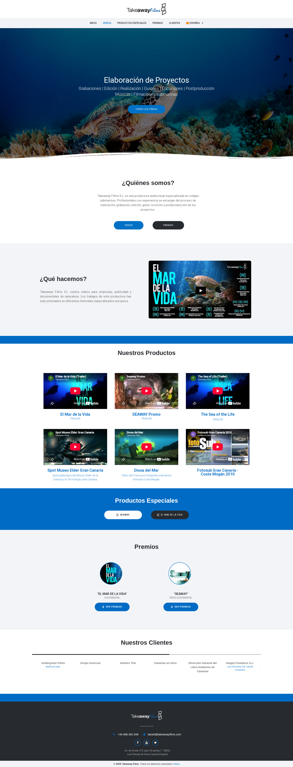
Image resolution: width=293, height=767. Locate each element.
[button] (146, 109)
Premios (157, 23)
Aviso (177, 764)
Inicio (93, 23)
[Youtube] (146, 743)
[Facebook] (138, 743)
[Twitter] (155, 743)
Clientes (174, 23)
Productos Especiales (131, 23)
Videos (107, 23)
